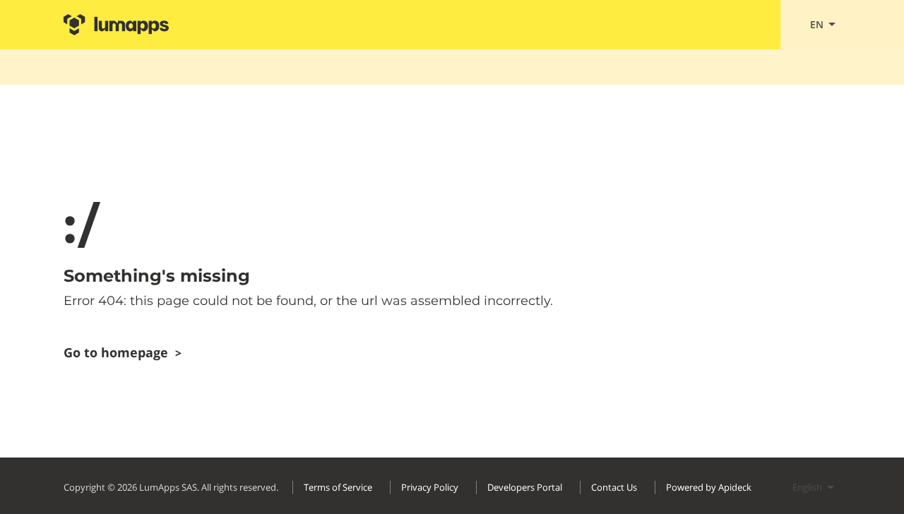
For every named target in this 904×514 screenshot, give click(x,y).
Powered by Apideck (708, 487)
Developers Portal (524, 487)
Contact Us (614, 487)
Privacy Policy (429, 487)
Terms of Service (338, 487)
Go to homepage (123, 352)
